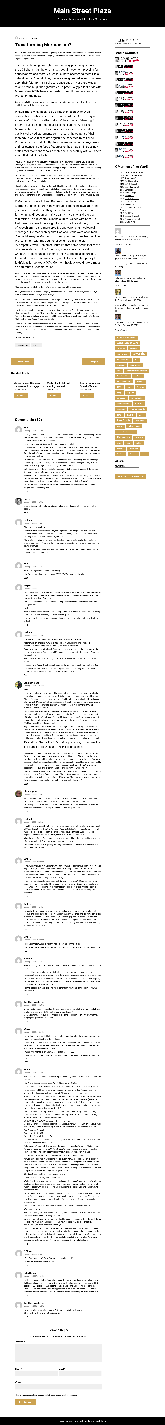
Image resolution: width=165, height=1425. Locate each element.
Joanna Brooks (131, 216)
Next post (94, 362)
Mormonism (123, 437)
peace (119, 443)
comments (121, 365)
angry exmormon (122, 354)
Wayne (27, 585)
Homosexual (121, 409)
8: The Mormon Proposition (126, 337)
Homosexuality (138, 409)
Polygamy (120, 448)
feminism (140, 387)
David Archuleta (131, 181)
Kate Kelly (129, 204)
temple (144, 454)
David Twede (130, 213)
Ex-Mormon (138, 376)
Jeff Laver (119, 236)
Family (129, 387)
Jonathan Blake (31, 682)
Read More (21, 396)
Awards (130, 53)
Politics (36, 345)
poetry (129, 443)
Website (18, 1382)
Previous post (23, 362)
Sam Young (130, 193)
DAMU (119, 370)
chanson (118, 297)
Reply (26, 491)
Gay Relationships (136, 398)
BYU (136, 360)
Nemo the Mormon (133, 175)
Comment (20, 1342)
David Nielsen (131, 190)
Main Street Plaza (82, 10)
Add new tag (121, 348)
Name (18, 1369)
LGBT (130, 414)
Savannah (129, 196)
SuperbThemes (100, 1421)
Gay (119, 392)
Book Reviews (123, 360)
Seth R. (27, 427)
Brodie (119, 53)
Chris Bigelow (30, 791)
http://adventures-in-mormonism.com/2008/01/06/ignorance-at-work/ (54, 574)
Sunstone (133, 454)
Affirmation (133, 348)
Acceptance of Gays (127, 342)
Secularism (120, 454)
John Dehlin (130, 201)
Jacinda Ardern (131, 187)
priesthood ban (133, 448)
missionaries (140, 421)
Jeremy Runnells (132, 198)
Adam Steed (130, 178)
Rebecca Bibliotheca (133, 172)
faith (119, 387)
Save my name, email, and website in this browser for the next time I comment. (47, 1395)
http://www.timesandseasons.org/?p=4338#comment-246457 (50, 1083)
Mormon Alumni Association (125, 432)
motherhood (139, 438)
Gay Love (130, 393)
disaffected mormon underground (137, 370)
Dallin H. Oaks (135, 365)
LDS (119, 414)
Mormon (134, 426)
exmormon (140, 381)
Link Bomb (123, 420)
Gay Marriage (121, 398)
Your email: (120, 466)
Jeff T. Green (130, 184)
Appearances (22, 345)
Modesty (119, 427)
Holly (117, 278)
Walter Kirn (129, 222)
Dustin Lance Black (123, 376)
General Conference (123, 403)
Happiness (138, 403)
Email (62, 1369)
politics (138, 443)
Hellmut (28, 520)
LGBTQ (141, 415)
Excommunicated (124, 381)
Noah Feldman (21, 53)
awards (139, 354)
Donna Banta (120, 256)
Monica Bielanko (132, 219)
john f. (27, 499)
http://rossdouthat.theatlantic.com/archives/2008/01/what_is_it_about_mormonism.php (62, 947)
